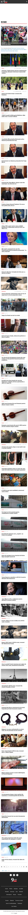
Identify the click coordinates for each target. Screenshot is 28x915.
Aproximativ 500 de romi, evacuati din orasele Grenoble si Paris (12, 686)
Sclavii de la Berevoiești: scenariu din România (12, 94)
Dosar (11, 49)
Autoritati (3, 50)
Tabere (16, 50)
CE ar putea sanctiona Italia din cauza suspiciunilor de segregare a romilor (12, 838)
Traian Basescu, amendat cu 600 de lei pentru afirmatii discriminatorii (14, 577)
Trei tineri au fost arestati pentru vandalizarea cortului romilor (10, 512)
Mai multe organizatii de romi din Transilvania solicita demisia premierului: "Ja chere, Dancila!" (14, 250)
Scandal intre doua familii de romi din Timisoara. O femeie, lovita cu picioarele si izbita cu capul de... (13, 382)
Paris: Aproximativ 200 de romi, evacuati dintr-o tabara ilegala (13, 751)
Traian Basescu (16, 49)
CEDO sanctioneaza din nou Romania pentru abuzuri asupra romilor (13, 404)
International (4, 291)
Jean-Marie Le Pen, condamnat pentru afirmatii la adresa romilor (12, 599)
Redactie (12, 900)
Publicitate (20, 903)
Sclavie (2, 49)
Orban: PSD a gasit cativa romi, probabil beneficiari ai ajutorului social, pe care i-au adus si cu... (13, 227)
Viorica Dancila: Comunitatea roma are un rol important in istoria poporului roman (14, 294)
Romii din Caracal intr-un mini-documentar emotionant (13, 816)
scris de (16, 40)
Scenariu (18, 48)
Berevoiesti (14, 48)
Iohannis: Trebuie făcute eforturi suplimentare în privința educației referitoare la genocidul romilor (14, 72)
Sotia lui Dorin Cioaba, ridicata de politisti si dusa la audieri (13, 336)
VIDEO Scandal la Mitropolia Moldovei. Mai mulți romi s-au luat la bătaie (13, 116)
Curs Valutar (14, 906)
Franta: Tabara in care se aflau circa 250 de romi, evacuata (13, 621)
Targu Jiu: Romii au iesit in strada (11, 315)
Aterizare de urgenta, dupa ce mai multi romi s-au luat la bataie (13, 447)
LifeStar (3, 792)
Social (3, 40)
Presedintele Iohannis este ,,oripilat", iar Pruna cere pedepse (12, 534)
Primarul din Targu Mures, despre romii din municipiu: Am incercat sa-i (13, 183)
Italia (13, 50)
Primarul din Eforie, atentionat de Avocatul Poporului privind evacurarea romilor (13, 708)
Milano (25, 49)
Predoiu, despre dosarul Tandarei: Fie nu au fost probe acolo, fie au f (13, 205)
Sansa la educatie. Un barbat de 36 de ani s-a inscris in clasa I (13, 272)
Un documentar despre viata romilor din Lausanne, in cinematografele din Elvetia (13, 795)
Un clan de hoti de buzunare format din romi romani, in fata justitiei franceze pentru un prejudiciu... (13, 359)
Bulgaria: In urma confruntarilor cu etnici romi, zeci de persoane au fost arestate (13, 730)
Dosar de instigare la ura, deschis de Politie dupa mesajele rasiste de (13, 556)
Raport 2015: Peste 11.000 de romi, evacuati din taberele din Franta (13, 643)
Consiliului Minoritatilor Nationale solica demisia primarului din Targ (13, 139)
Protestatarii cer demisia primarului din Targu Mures (14, 161)
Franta (6, 50)
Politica (3, 68)
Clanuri (5, 49)
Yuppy (3, 813)
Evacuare (21, 49)
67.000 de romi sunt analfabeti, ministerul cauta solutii (13, 491)
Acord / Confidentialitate (11, 903)
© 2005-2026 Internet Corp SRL (9, 911)
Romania (10, 50)
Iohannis (22, 48)
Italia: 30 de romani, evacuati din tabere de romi (13, 860)
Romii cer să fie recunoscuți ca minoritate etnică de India (14, 43)
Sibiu (9, 49)
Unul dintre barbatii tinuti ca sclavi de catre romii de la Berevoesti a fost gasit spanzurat (13, 469)
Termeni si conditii (19, 900)
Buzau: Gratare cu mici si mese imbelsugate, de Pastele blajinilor (13, 773)
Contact (7, 900)
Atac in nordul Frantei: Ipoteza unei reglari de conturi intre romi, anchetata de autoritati (14, 664)
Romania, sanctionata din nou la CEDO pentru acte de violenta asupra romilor (14, 426)
